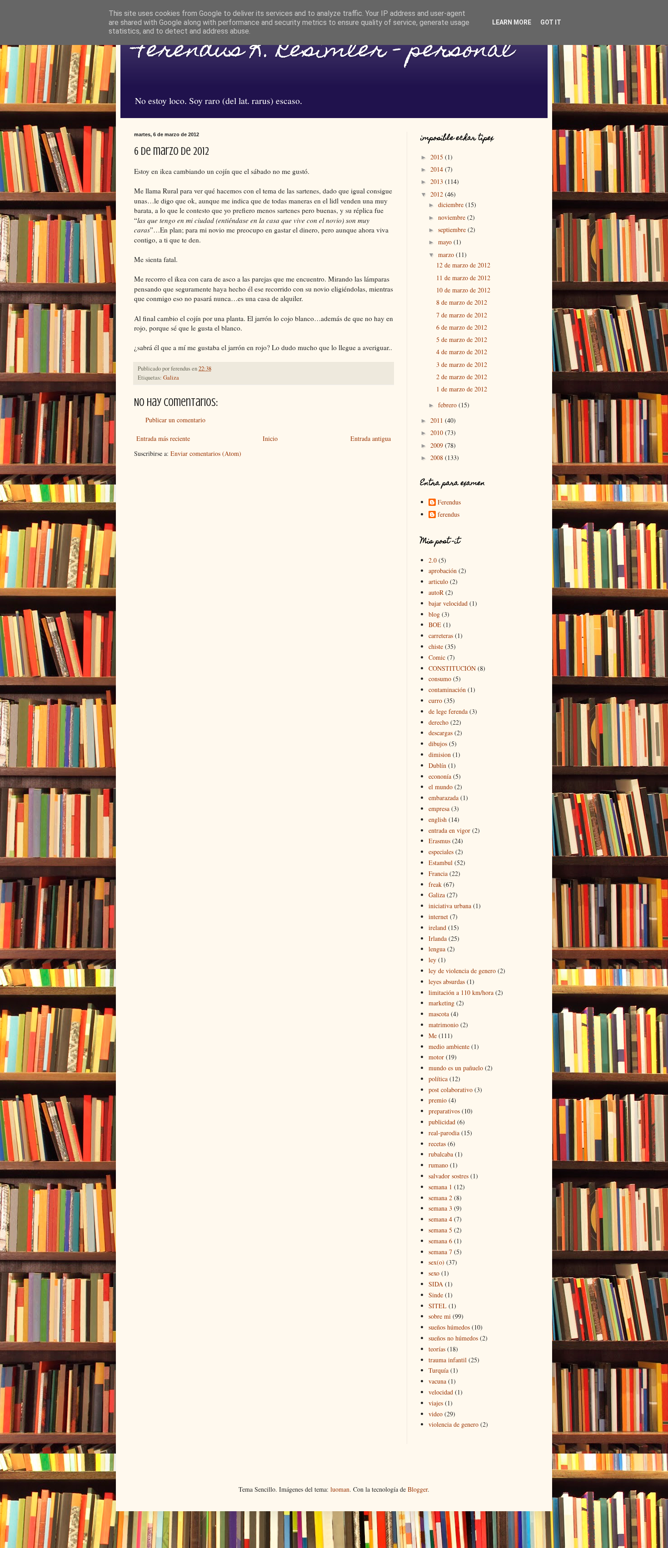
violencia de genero (454, 1424)
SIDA (436, 1284)
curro (435, 700)
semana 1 (440, 1186)
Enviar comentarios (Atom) (205, 453)
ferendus (448, 515)
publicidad (442, 1122)
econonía (440, 776)
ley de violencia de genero (462, 970)
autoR (436, 592)
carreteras (441, 635)
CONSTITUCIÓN (452, 668)
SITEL (438, 1305)
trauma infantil (448, 1359)
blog (434, 614)
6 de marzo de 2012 (461, 327)
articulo (438, 581)
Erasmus (439, 840)
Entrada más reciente (163, 438)
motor (436, 1057)
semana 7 (440, 1251)
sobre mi (440, 1316)
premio (438, 1100)
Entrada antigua (370, 438)
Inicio (270, 438)
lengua (437, 949)
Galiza (171, 377)
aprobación (443, 570)
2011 (437, 420)
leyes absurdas (447, 981)
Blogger (418, 1489)
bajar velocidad (448, 603)
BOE (435, 624)
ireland (437, 927)
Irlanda (438, 938)
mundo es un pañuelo (456, 1067)
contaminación (447, 689)
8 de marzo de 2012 (461, 302)
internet (438, 916)
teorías (437, 1349)
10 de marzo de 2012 (463, 290)
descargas (441, 732)
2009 (437, 445)
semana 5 (440, 1230)
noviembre (452, 217)
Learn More (511, 22)
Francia (438, 873)
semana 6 (440, 1240)
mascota (439, 1013)
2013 (437, 181)
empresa (439, 808)
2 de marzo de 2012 (461, 376)
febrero (448, 405)
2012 (437, 194)
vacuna (437, 1381)
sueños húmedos (449, 1327)
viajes (436, 1403)
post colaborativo (451, 1089)
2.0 (433, 560)
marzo (447, 254)
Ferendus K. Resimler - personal (323, 51)
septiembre (453, 229)
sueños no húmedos (453, 1338)
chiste (436, 646)
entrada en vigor (449, 830)
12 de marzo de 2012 (463, 265)
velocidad (441, 1392)
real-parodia (444, 1132)
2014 (437, 169)
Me (433, 1035)
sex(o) (436, 1262)
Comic (437, 657)
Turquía (439, 1370)
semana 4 (440, 1219)
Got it (550, 22)
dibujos (438, 743)
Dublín (437, 765)
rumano (438, 1165)
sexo (434, 1273)
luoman (339, 1489)
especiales (441, 851)
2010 (437, 432)
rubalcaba (441, 1154)
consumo (440, 678)
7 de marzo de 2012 (461, 315)
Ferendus (449, 502)
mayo (446, 241)
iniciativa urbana (450, 905)
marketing (441, 1003)
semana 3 (440, 1208)
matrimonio (444, 1024)
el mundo (441, 786)
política (438, 1078)
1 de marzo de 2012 (461, 389)
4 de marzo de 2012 (461, 351)
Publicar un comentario (175, 419)
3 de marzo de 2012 (461, 364)
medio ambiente (449, 1046)
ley (432, 959)
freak (435, 884)
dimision (440, 754)
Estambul (441, 862)
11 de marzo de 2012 (463, 277)
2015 (437, 157)
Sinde (436, 1295)
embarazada (444, 797)
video (436, 1414)
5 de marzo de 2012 (461, 339)
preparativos (444, 1111)
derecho (439, 722)
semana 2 (440, 1197)
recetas (437, 1143)
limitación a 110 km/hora (461, 992)
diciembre (451, 204)
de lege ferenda (448, 711)
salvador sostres (449, 1176)
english (438, 819)
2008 (437, 457)
